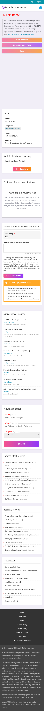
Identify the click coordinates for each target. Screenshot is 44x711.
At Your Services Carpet (13, 593)
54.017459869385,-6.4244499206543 (20, 34)
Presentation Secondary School (19, 516)
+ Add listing (22, 617)
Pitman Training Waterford (17, 473)
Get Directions (22, 169)
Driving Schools (8, 322)
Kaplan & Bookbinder (12, 586)
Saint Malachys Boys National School (16, 389)
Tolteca (14, 542)
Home (22, 613)
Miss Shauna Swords (10, 341)
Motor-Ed (7, 360)
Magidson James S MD (13, 582)
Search (21, 444)
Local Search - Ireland (16, 7)
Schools (17, 129)
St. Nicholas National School (13, 351)
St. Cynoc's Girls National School (19, 488)
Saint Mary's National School (18, 469)
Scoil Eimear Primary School (18, 484)
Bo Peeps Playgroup (16, 495)
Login (32, 2)
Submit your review (13, 276)
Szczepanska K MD (11, 601)
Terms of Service (22, 633)
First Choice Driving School (13, 320)
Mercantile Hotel (14, 527)
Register (39, 2)
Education (9, 129)
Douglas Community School (17, 492)
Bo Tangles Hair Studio (13, 567)
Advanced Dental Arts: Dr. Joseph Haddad (20, 590)
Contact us (22, 637)
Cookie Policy (22, 629)
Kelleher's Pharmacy (16, 531)
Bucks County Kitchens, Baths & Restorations (21, 571)
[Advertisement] (22, 81)
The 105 (14, 520)
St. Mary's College (9, 379)
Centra (12, 524)
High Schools (7, 353)
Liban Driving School (11, 329)
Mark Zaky (9, 597)
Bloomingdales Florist (19, 550)
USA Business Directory (22, 641)
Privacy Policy (22, 625)
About (22, 621)
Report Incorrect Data (22, 45)
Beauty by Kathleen (16, 539)
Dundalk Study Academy (12, 370)
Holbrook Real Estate (12, 575)
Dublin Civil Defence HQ (21, 546)
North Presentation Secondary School (21, 480)
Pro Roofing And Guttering (22, 535)
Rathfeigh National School (17, 476)
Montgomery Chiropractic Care (16, 578)
